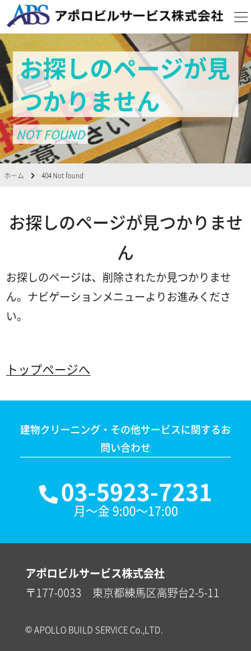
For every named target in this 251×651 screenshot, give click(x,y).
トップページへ (48, 369)
